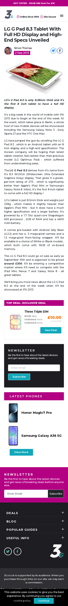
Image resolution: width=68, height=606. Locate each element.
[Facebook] (17, 551)
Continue (43, 600)
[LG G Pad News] (19, 100)
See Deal (51, 330)
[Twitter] (8, 551)
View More (21, 452)
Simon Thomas (23, 48)
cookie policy (22, 600)
